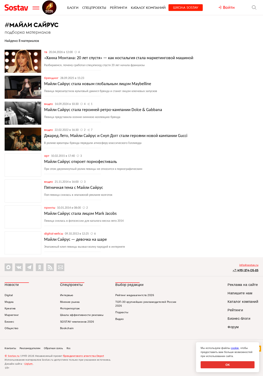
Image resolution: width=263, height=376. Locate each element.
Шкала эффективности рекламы (82, 314)
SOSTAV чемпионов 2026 (77, 321)
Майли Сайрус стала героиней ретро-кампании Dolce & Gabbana (103, 110)
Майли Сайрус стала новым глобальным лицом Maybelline (97, 84)
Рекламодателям (30, 348)
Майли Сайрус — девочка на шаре (75, 239)
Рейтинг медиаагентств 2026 (134, 295)
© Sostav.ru (12, 356)
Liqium (28, 364)
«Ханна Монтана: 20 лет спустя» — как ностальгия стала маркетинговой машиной (118, 58)
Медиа (9, 301)
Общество (11, 328)
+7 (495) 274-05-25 (245, 270)
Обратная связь (53, 348)
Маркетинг (12, 314)
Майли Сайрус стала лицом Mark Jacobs (80, 214)
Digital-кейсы (54, 233)
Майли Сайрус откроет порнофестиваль (80, 162)
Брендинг (51, 78)
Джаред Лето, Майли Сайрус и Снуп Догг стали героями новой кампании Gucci (115, 136)
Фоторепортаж (70, 308)
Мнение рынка (70, 301)
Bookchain (67, 328)
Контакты (10, 348)
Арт (47, 156)
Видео (49, 104)
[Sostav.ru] (18, 7)
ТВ (46, 52)
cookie (235, 347)
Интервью (66, 295)
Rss (68, 348)
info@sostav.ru (248, 265)
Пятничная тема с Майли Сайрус (73, 188)
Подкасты (121, 312)
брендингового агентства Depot (83, 356)
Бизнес (9, 321)
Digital (9, 295)
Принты (50, 207)
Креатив (10, 308)
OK (227, 364)
